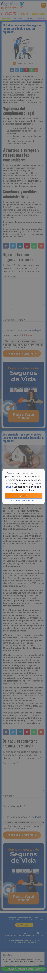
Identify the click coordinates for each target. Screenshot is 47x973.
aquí (8, 486)
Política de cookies (18, 500)
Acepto (23, 495)
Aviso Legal (30, 500)
